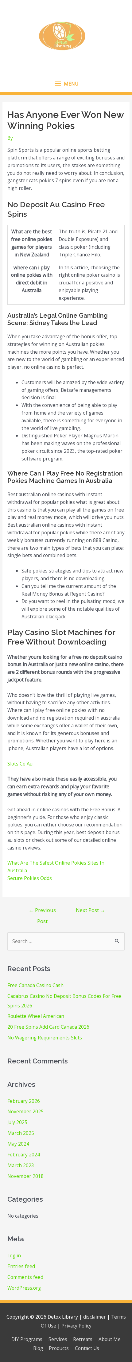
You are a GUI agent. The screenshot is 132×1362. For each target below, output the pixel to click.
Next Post (90, 910)
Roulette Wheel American (35, 1016)
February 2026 (23, 1101)
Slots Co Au (20, 763)
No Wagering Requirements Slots (44, 1037)
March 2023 (20, 1165)
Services (58, 1339)
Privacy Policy (76, 1325)
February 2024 (23, 1154)
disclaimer (94, 1316)
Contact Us (87, 1348)
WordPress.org (24, 1287)
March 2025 (20, 1133)
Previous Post (42, 911)
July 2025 (17, 1122)
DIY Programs (26, 1339)
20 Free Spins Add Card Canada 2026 (48, 1026)
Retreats (82, 1339)
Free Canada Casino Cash (35, 985)
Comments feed (25, 1277)
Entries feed (21, 1266)
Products (59, 1348)
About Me (110, 1339)
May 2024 (18, 1143)
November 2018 (25, 1176)
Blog (38, 1348)
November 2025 (25, 1111)
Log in (14, 1255)
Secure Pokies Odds (29, 878)
